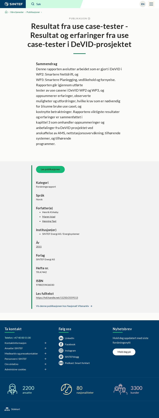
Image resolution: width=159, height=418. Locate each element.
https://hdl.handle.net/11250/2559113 (57, 297)
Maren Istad (48, 216)
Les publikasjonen (50, 169)
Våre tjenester (17, 12)
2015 (39, 246)
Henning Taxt (49, 221)
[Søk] (32, 4)
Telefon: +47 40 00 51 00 (18, 337)
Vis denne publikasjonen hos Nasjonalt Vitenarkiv (62, 305)
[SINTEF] (13, 4)
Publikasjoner (33, 12)
